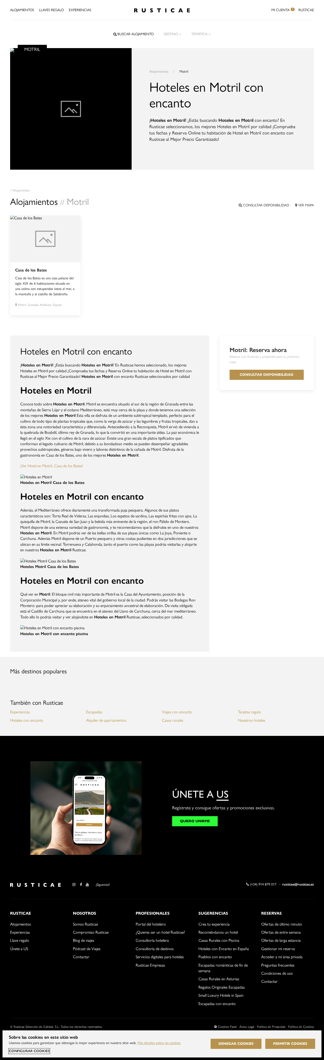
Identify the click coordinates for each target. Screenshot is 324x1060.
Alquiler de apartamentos (106, 720)
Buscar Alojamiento (135, 34)
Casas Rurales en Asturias (218, 978)
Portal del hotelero (151, 924)
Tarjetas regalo (249, 712)
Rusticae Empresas (150, 965)
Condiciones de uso (277, 973)
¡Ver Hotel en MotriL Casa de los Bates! (51, 465)
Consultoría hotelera (152, 940)
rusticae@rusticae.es (298, 884)
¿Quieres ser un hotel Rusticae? (160, 932)
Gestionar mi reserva (278, 948)
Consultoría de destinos (155, 948)
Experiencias (80, 10)
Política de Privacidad (271, 1027)
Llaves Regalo (51, 10)
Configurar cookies (29, 1051)
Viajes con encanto (177, 712)
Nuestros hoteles (251, 720)
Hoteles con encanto (26, 720)
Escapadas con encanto (217, 1003)
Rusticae (306, 10)
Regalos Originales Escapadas (221, 987)
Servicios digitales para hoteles (160, 956)
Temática (199, 34)
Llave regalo (19, 940)
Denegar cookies (236, 1044)
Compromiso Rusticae (91, 932)
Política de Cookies (301, 1027)
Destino (171, 34)
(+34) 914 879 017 (262, 884)
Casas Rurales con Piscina (218, 940)
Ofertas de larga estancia (281, 940)
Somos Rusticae (85, 924)
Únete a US (19, 948)
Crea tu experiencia (214, 924)
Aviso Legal (246, 1027)
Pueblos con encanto (215, 956)
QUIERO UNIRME (195, 821)
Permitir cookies (290, 1044)
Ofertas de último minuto (281, 924)
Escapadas (94, 712)
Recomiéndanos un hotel (218, 932)
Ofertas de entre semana (281, 932)
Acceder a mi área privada (281, 956)
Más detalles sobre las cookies (158, 1043)
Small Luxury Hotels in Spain (221, 995)
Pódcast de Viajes (86, 948)
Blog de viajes (83, 940)
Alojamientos (22, 10)
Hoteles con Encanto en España (223, 948)
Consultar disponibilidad (265, 205)
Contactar (81, 956)
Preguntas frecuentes (277, 965)
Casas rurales (172, 720)
